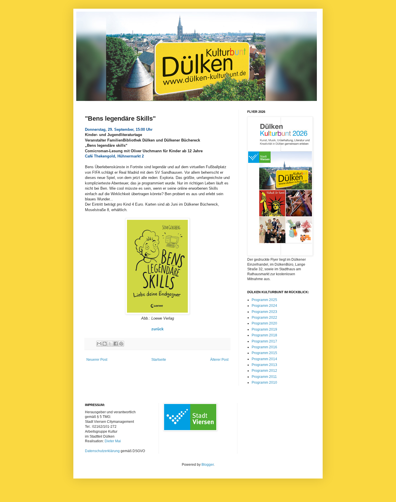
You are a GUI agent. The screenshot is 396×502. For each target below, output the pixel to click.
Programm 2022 (264, 318)
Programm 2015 (264, 353)
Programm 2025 (264, 300)
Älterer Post (219, 360)
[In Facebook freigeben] (116, 344)
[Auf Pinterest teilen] (121, 344)
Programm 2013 (264, 365)
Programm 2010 (264, 382)
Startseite (158, 360)
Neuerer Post (96, 360)
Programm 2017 (264, 341)
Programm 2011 (264, 377)
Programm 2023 (264, 312)
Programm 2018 (264, 335)
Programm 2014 (264, 359)
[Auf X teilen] (110, 344)
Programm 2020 (264, 323)
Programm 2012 (264, 371)
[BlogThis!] (105, 344)
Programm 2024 (264, 306)
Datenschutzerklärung (102, 451)
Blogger (207, 465)
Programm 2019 (264, 329)
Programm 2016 (264, 347)
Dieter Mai (113, 441)
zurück (157, 329)
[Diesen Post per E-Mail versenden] (99, 344)
